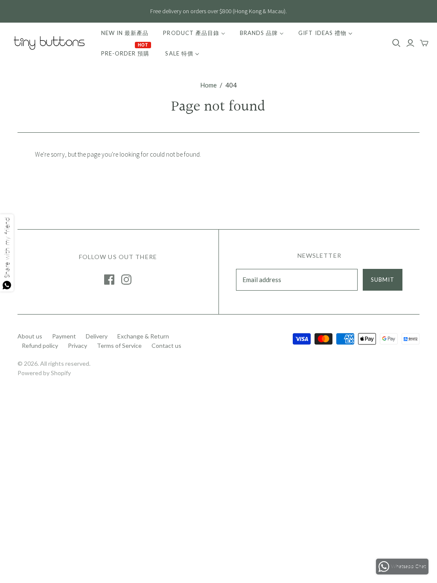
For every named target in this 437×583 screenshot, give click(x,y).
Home (208, 85)
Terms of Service (119, 345)
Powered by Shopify (44, 372)
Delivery (97, 336)
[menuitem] (125, 33)
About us (29, 336)
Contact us (166, 345)
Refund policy (40, 345)
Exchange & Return (143, 336)
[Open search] (396, 43)
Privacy (77, 345)
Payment (64, 336)
